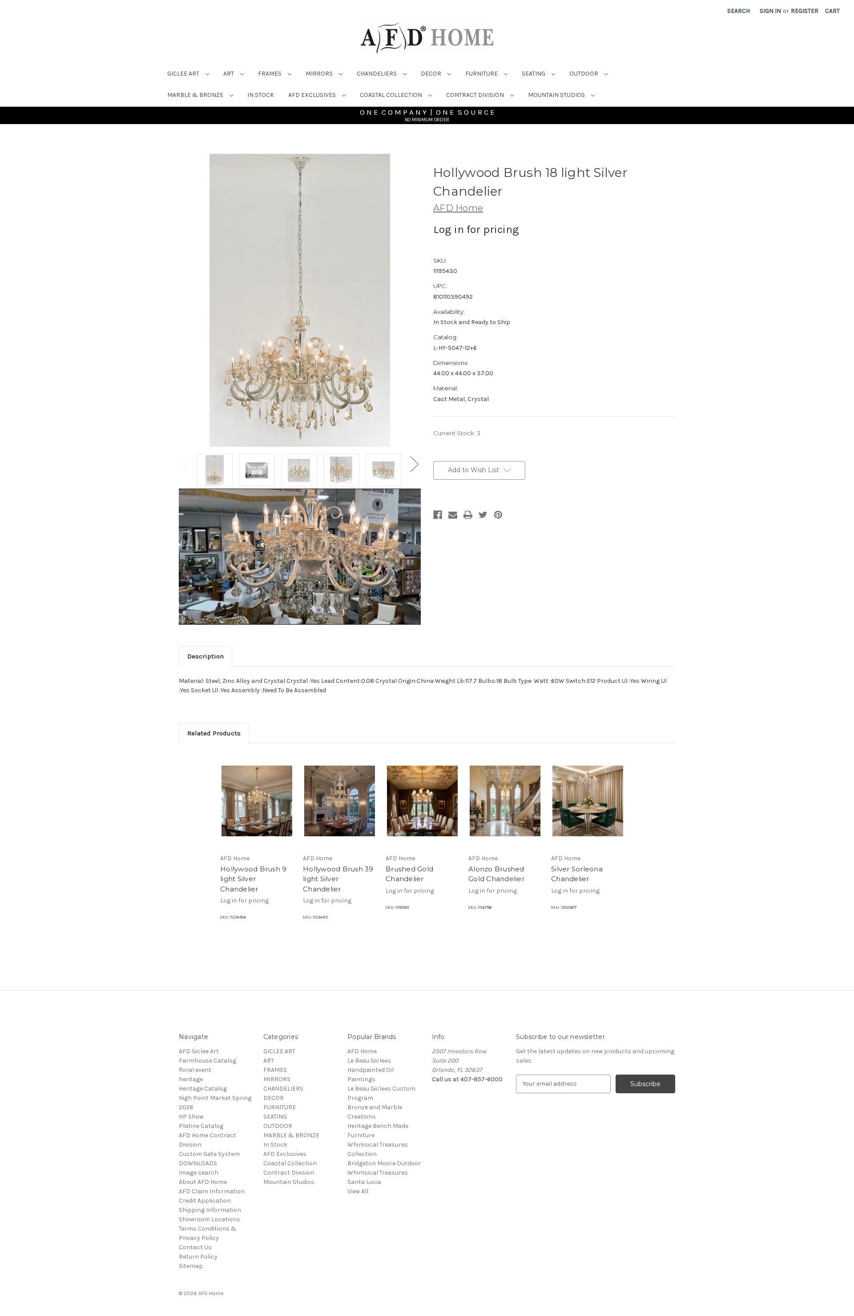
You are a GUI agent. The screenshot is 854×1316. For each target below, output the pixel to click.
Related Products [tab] (214, 733)
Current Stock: (456, 433)
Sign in (770, 11)
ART (229, 73)
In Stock (260, 95)
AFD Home (362, 1051)
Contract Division (475, 95)
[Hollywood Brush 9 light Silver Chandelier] (257, 800)
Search (738, 11)
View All (357, 1191)
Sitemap (191, 1266)
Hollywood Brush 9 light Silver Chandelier (253, 879)
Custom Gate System (209, 1154)
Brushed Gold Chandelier (409, 874)
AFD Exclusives (312, 95)
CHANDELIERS (377, 73)
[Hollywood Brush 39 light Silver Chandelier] (339, 800)
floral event (195, 1070)
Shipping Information (210, 1210)
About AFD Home (203, 1182)
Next (414, 463)
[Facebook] (437, 515)
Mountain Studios (557, 95)
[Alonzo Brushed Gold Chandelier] (505, 800)
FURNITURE (482, 73)
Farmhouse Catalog (207, 1060)
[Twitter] (483, 515)
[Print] (467, 515)
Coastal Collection (391, 95)
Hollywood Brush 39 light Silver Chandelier (338, 879)
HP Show (191, 1116)
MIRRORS (320, 73)
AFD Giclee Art (199, 1051)
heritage (191, 1079)
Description (205, 656)
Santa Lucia (364, 1182)
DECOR (432, 73)
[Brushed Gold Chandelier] (422, 800)
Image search (198, 1172)
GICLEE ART (184, 73)
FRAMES (270, 73)
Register (804, 11)
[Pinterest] (498, 515)
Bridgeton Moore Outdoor (384, 1163)
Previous (185, 463)
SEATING (534, 73)
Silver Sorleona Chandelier (577, 874)
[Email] (452, 515)
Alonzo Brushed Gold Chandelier (496, 874)
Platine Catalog (201, 1126)
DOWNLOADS (198, 1163)
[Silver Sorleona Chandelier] (587, 800)
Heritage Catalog (203, 1088)
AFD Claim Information (212, 1191)
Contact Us (195, 1247)
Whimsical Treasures (377, 1172)
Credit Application (205, 1200)
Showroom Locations (209, 1219)
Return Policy (198, 1256)
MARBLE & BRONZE (196, 95)
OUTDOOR (584, 73)
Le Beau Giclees (369, 1060)
